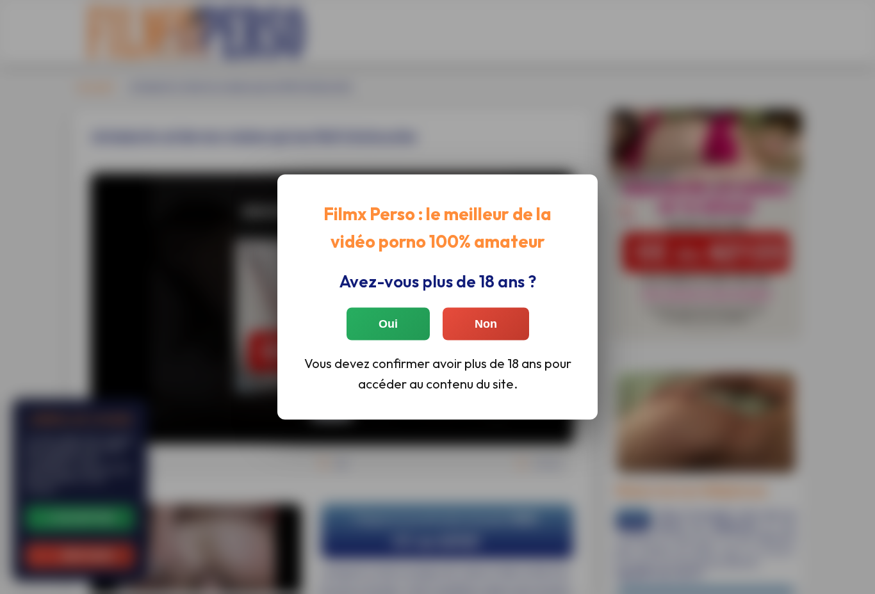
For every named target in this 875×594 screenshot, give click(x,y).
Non (486, 323)
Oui (388, 323)
